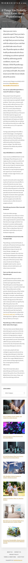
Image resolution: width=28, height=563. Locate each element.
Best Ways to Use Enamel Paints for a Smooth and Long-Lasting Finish (13, 521)
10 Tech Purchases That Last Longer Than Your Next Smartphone (13, 457)
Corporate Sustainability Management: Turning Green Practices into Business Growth (14, 541)
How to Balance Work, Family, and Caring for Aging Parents (12, 417)
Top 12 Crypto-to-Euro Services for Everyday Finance (13, 437)
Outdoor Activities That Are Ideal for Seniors (13, 499)
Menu (24, 3)
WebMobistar (11, 3)
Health (5, 21)
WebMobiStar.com (18, 560)
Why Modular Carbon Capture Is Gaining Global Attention (12, 476)
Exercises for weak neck (9, 314)
